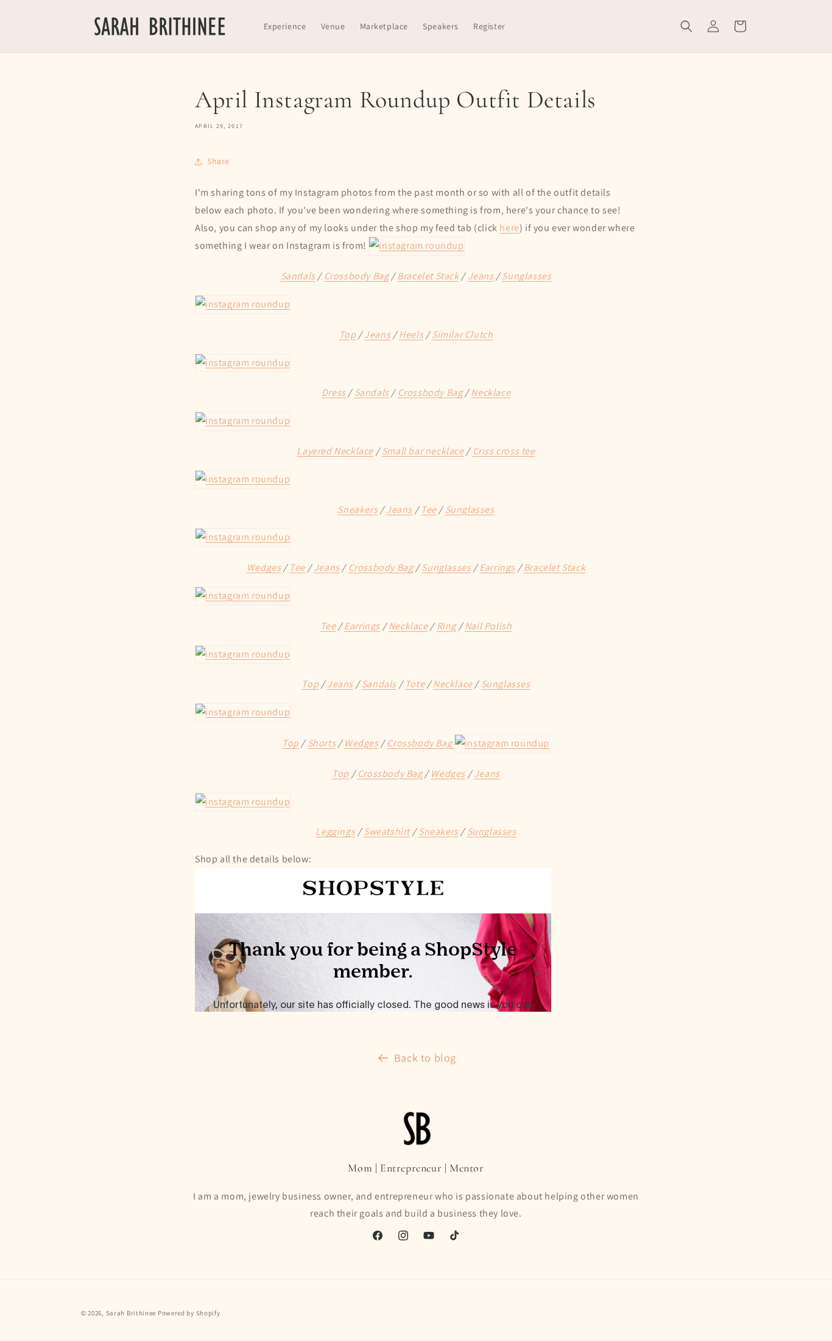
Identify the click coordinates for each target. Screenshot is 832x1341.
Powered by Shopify (189, 1313)
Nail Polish (488, 626)
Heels (411, 334)
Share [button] (218, 161)
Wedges (264, 567)
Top (347, 334)
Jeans (481, 276)
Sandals (298, 276)
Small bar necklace (423, 451)
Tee (429, 509)
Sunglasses (526, 276)
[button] (686, 26)
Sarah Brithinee (131, 1313)
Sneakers (357, 509)
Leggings (335, 831)
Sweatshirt (387, 831)
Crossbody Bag (356, 276)
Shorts (322, 743)
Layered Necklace (335, 451)
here (509, 227)
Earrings (497, 567)
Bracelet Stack (428, 276)
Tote (415, 684)
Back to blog (425, 1058)
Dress (334, 392)
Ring (446, 626)
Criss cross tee (504, 451)
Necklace (490, 392)
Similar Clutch (462, 334)
